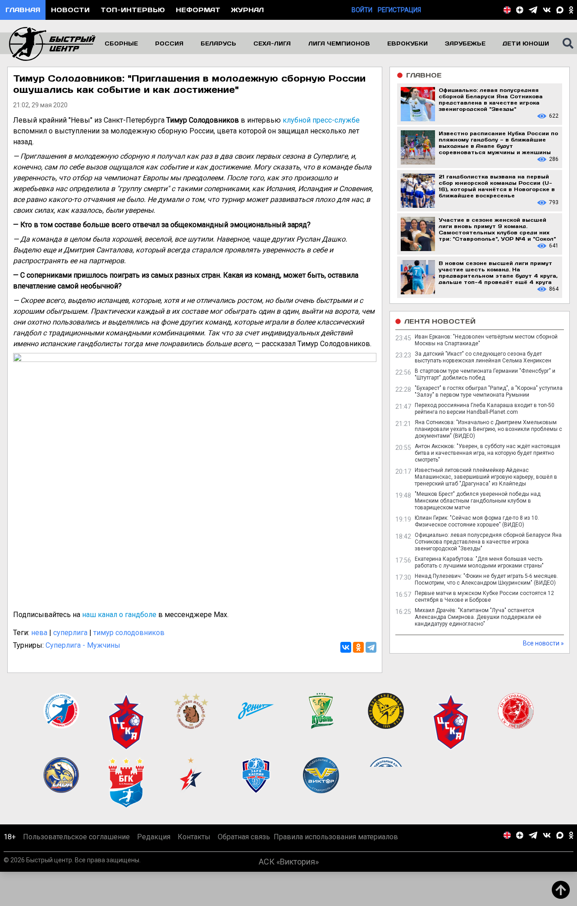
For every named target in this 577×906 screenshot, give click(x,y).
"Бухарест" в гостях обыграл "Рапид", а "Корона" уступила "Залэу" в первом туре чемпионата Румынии (489, 391)
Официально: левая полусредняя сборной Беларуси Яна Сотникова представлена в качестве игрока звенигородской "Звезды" (488, 542)
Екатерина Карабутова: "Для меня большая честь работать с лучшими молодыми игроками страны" (479, 562)
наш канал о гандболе (119, 614)
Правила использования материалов (336, 837)
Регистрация (399, 10)
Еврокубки (407, 43)
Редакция (153, 837)
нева (39, 632)
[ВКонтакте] (345, 647)
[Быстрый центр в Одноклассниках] (571, 10)
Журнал (247, 10)
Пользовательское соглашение (76, 837)
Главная (22, 10)
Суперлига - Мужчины (83, 645)
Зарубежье (465, 43)
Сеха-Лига (272, 43)
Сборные (121, 43)
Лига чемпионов (339, 43)
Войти (362, 10)
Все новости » (543, 643)
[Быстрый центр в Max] (559, 10)
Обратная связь (244, 837)
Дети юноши (526, 43)
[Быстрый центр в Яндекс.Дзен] (519, 10)
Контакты (194, 837)
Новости (70, 10)
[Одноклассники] (358, 647)
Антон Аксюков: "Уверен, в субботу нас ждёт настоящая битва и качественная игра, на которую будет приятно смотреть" (487, 453)
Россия (169, 43)
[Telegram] (371, 647)
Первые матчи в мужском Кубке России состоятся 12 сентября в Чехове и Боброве (484, 596)
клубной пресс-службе (321, 120)
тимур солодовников (129, 632)
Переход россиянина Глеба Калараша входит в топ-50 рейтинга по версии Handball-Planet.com (484, 408)
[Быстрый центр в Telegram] (533, 10)
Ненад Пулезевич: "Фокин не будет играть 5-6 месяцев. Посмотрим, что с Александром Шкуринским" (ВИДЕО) (486, 579)
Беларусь (218, 43)
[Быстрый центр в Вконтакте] (547, 10)
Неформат (198, 10)
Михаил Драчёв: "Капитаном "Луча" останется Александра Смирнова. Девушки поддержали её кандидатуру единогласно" (478, 617)
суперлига (70, 632)
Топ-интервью (133, 10)
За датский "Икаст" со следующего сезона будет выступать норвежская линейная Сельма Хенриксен (483, 357)
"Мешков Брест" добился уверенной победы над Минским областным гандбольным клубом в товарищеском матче (477, 501)
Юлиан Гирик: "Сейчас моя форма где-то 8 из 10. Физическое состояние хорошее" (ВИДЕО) (477, 521)
